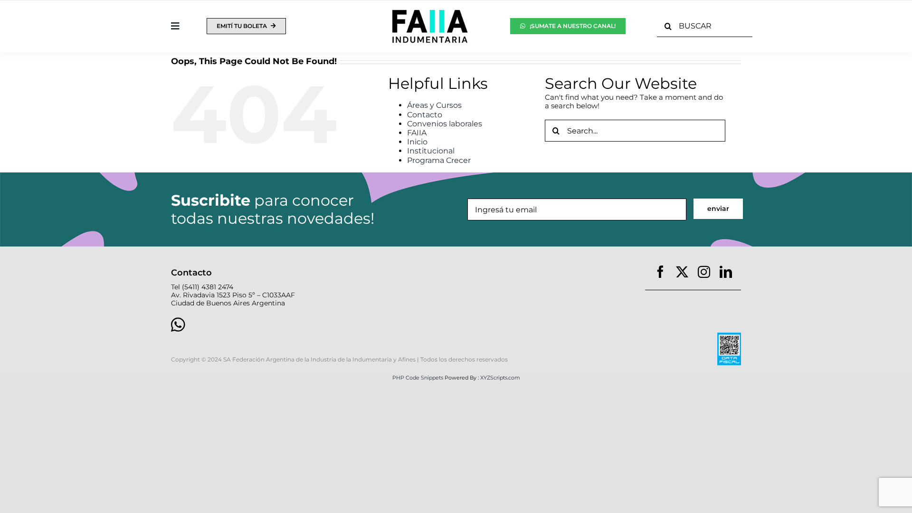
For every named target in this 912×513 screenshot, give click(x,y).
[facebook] (660, 272)
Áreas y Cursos (434, 105)
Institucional (431, 150)
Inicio (417, 141)
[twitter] (682, 272)
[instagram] (704, 272)
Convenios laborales (444, 123)
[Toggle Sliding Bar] (175, 26)
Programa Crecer (439, 160)
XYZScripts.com (500, 377)
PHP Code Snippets (417, 377)
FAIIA (417, 132)
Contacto (424, 114)
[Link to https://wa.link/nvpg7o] (305, 324)
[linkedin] (726, 272)
